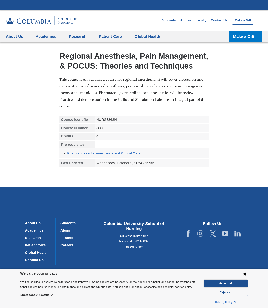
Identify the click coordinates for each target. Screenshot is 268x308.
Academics (34, 230)
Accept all (225, 283)
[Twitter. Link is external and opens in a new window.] (213, 233)
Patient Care (35, 245)
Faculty (200, 20)
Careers (67, 245)
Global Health (36, 253)
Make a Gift (243, 20)
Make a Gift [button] (243, 36)
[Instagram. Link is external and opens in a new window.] (200, 233)
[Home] (41, 20)
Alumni (185, 20)
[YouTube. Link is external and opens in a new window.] (225, 233)
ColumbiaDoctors (191, 199)
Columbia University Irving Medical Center (134, 5)
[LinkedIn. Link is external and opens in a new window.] (237, 233)
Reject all (226, 292)
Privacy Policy (224, 302)
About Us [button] (14, 36)
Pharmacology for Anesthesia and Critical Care (103, 153)
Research (33, 238)
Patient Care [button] (110, 36)
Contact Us (219, 20)
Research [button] (77, 36)
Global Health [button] (147, 36)
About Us (33, 223)
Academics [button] (46, 36)
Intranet (66, 238)
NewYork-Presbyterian (134, 200)
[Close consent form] (245, 274)
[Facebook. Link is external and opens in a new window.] (188, 233)
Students (169, 20)
